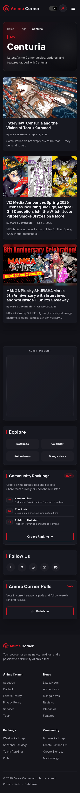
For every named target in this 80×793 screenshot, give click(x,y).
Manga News (57, 456)
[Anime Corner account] (63, 8)
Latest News (51, 682)
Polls (6, 758)
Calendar (57, 443)
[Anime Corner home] (25, 8)
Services (8, 709)
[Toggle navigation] (73, 8)
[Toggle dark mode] (53, 8)
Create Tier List (53, 751)
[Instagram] (33, 567)
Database (22, 443)
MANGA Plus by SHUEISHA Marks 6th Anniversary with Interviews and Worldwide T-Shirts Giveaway (37, 295)
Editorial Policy (12, 695)
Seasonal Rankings (15, 745)
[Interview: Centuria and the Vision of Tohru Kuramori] (40, 97)
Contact (8, 689)
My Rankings (51, 758)
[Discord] (55, 567)
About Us (9, 682)
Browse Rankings (54, 738)
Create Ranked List (55, 745)
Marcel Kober (18, 134)
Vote (70, 586)
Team (6, 715)
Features (48, 715)
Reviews (48, 702)
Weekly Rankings (14, 738)
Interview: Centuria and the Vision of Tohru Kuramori (32, 125)
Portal (6, 784)
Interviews (49, 709)
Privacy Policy (12, 702)
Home (10, 28)
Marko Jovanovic (21, 222)
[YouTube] (44, 567)
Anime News (22, 456)
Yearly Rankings (13, 751)
